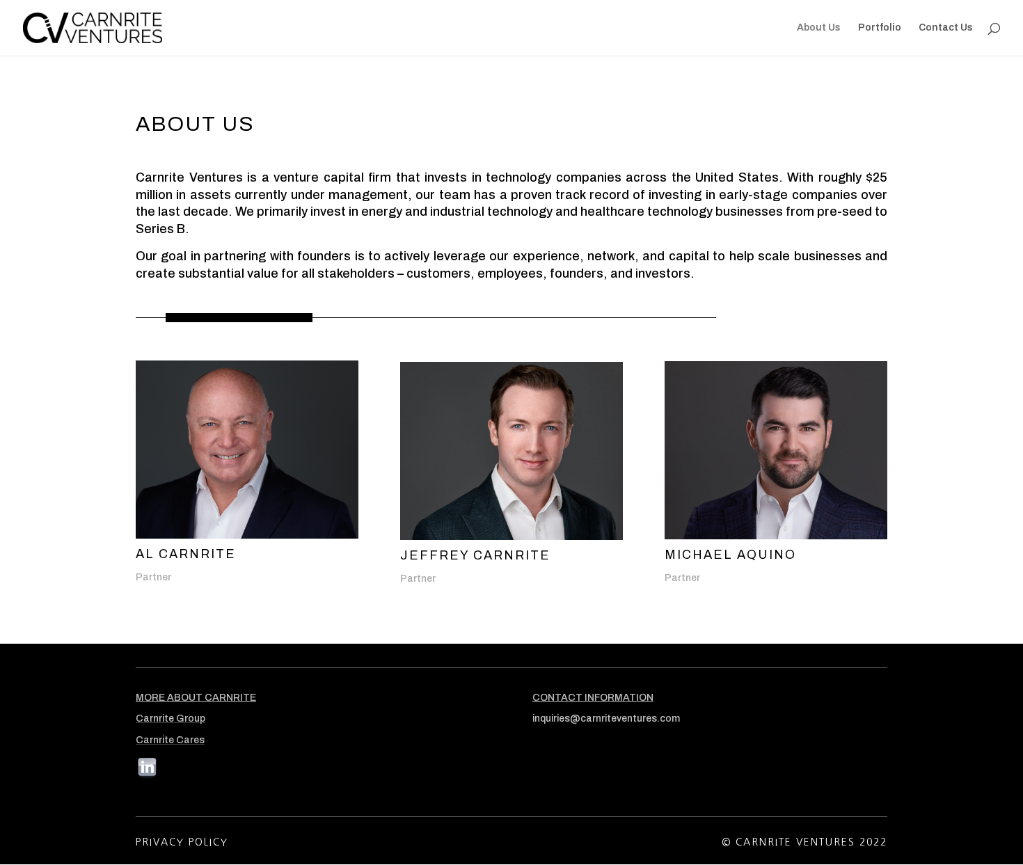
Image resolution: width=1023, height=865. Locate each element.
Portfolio (879, 28)
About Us (819, 28)
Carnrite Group (170, 718)
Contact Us (946, 28)
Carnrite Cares (170, 740)
